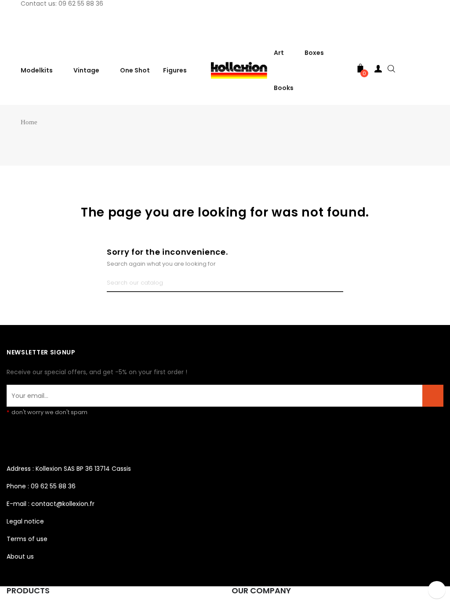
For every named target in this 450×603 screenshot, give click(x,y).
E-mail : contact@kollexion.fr (50, 503)
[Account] (378, 70)
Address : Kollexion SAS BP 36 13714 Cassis (69, 468)
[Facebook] (13, 435)
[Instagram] (28, 435)
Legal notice (25, 521)
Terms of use (27, 538)
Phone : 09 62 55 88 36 (41, 486)
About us (20, 556)
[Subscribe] (432, 396)
